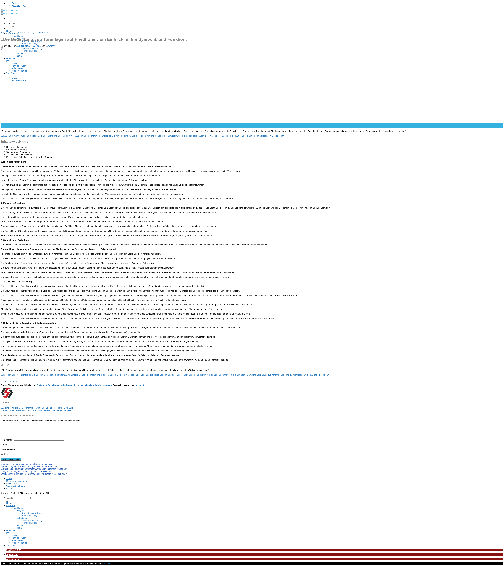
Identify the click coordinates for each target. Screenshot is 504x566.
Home (9, 31)
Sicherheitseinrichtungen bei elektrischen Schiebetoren (37, 33)
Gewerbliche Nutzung (32, 513)
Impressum (11, 483)
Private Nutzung (29, 43)
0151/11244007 (13, 550)
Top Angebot (12, 554)
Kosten (15, 535)
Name (4, 444)
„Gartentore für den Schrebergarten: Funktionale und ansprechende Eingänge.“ (37, 408)
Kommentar (7, 440)
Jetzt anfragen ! (11, 381)
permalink (139, 385)
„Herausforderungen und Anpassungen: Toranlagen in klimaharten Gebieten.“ (37, 410)
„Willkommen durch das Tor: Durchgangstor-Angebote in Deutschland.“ (34, 474)
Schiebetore (22, 518)
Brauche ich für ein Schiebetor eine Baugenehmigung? (26, 464)
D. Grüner (50, 46)
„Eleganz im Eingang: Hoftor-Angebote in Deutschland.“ (27, 471)
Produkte (10, 505)
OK (104, 563)
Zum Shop (11, 545)
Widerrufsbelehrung (15, 486)
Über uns (10, 530)
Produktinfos (17, 36)
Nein (108, 563)
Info (8, 533)
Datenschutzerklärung (16, 481)
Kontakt (9, 488)
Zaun (19, 528)
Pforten (20, 525)
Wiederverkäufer (19, 543)
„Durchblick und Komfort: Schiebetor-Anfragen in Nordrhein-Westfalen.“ (34, 469)
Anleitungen (17, 540)
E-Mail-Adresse (8, 449)
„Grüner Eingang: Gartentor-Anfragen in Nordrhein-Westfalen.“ (30, 466)
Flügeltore (21, 510)
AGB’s (9, 478)
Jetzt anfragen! (13, 559)
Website (5, 454)
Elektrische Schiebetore (9, 33)
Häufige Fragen (19, 538)
